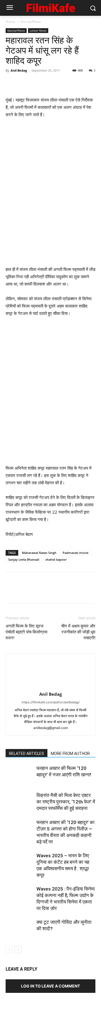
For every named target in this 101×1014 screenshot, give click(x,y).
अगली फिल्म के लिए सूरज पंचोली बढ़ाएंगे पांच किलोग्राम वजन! (26, 632)
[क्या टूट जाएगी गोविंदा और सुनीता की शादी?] (20, 928)
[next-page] (18, 949)
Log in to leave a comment (50, 986)
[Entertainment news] (50, 7)
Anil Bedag (19, 70)
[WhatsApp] (50, 83)
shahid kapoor (56, 559)
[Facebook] (11, 83)
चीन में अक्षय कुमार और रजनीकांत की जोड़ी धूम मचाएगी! (78, 632)
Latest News (38, 30)
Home (10, 21)
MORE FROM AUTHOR (70, 753)
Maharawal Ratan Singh (39, 553)
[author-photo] (50, 686)
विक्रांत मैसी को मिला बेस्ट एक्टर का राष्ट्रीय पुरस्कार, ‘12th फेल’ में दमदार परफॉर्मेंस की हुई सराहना (65, 801)
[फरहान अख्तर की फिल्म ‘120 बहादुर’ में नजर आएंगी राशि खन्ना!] (20, 775)
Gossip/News (30, 21)
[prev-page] (9, 949)
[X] (24, 83)
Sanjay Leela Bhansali (23, 559)
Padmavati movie (75, 553)
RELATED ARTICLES (26, 753)
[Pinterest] (37, 83)
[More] (63, 83)
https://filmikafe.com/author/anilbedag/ (51, 702)
